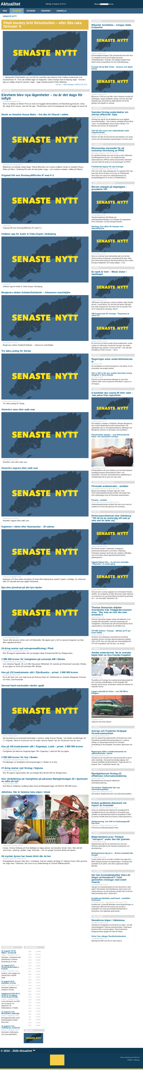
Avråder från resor (103, 482)
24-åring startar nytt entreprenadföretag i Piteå (27, 648)
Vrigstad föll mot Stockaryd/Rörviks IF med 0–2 (27, 175)
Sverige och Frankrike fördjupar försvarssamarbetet (109, 732)
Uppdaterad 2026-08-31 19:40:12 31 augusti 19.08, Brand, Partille (10, 995)
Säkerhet (46, 11)
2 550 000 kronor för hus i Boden (19, 757)
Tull (95, 799)
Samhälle (61, 11)
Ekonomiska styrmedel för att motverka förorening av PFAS (107, 149)
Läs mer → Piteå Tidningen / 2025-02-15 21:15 (71, 84)
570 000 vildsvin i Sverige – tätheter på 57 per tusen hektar (111, 632)
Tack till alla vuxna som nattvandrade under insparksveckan (110, 132)
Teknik (96, 649)
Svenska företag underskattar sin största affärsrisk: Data (109, 113)
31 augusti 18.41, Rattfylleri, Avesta (8, 982)
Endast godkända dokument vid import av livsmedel (108, 804)
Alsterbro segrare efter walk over (19, 468)
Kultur (96, 512)
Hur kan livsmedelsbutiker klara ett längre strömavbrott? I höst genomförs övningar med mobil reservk (110, 878)
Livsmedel (98, 871)
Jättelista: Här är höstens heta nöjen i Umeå (25, 792)
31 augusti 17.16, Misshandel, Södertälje (10, 1013)
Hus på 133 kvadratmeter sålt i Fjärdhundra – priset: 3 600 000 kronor (39, 672)
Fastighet (98, 916)
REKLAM (29, 1030)
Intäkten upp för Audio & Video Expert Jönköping (28, 234)
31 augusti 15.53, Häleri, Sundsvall (8, 952)
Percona (137, 1060)
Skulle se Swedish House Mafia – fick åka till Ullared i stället (34, 114)
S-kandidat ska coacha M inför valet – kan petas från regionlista (112, 394)
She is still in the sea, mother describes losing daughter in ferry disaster (111, 374)
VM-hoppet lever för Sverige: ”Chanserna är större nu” (110, 315)
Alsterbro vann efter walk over (18, 409)
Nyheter (16, 11)
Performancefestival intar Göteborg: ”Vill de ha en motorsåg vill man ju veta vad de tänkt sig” (111, 518)
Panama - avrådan (99, 500)
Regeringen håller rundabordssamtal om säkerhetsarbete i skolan (109, 752)
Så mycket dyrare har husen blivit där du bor (26, 856)
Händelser (8, 947)
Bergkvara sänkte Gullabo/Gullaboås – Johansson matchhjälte (35, 292)
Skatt (96, 770)
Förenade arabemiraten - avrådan (109, 486)
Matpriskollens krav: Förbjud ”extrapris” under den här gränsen (110, 838)
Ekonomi (31, 11)
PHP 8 (130, 1060)
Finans (96, 727)
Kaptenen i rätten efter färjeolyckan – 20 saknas (27, 526)
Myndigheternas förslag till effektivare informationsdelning (108, 774)
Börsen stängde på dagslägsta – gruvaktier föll (109, 188)
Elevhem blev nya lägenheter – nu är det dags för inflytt (42, 96)
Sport (96, 268)
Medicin (97, 389)
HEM (5, 11)
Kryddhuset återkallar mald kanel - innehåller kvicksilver (110, 899)
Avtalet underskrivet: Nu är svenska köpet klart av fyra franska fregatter (111, 653)
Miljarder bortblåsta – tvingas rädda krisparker (111, 26)
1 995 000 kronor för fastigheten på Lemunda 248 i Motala (33, 659)
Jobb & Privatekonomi (104, 183)
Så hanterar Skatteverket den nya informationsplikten (105, 788)
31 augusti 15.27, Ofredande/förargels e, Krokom (10, 967)
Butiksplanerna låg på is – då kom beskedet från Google (112, 854)
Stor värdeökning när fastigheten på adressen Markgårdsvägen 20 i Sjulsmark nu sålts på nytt (44, 780)
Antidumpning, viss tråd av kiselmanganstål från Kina (110, 822)
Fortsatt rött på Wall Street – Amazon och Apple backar (112, 68)
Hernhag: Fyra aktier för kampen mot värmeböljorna (107, 227)
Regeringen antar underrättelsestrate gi (112, 360)
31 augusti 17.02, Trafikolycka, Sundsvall (10, 1027)
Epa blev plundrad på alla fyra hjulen (21, 587)
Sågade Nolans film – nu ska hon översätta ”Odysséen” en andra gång (109, 563)
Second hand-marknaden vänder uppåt (22, 685)
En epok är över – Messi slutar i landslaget (109, 272)
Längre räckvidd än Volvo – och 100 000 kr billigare (109, 692)
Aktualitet (25, 1050)
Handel (96, 833)
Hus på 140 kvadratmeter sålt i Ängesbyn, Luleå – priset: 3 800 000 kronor (42, 746)
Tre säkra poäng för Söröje (16, 351)
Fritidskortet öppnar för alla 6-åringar (107, 167)
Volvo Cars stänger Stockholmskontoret (108, 936)
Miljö (95, 604)
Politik (96, 355)
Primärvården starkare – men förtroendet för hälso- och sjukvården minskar (110, 436)
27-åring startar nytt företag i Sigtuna (22, 768)
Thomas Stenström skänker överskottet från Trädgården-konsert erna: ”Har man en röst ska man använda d (111, 611)
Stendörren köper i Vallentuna (108, 920)
